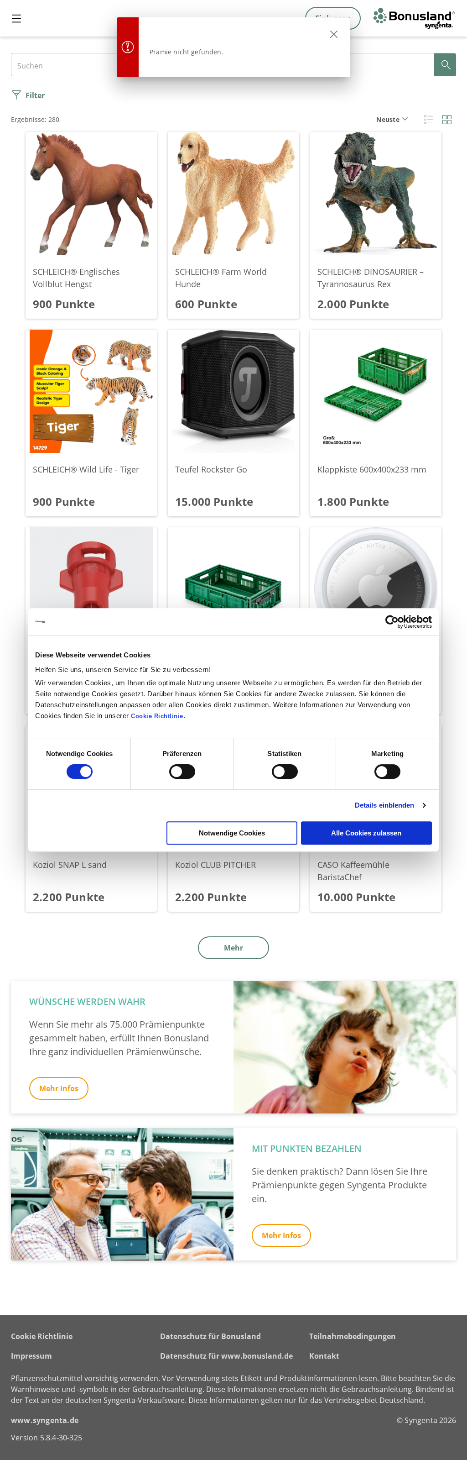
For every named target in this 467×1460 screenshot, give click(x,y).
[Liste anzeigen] (429, 119)
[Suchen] (445, 64)
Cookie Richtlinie (42, 1336)
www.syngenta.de (44, 1420)
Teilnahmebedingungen (352, 1336)
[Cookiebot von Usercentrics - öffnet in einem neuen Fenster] (392, 622)
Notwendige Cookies (232, 833)
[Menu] (16, 18)
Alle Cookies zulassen (366, 833)
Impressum (31, 1356)
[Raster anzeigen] (447, 119)
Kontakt (324, 1356)
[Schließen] (334, 34)
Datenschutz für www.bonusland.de (226, 1356)
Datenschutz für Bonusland (210, 1336)
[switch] (182, 771)
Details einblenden (385, 805)
